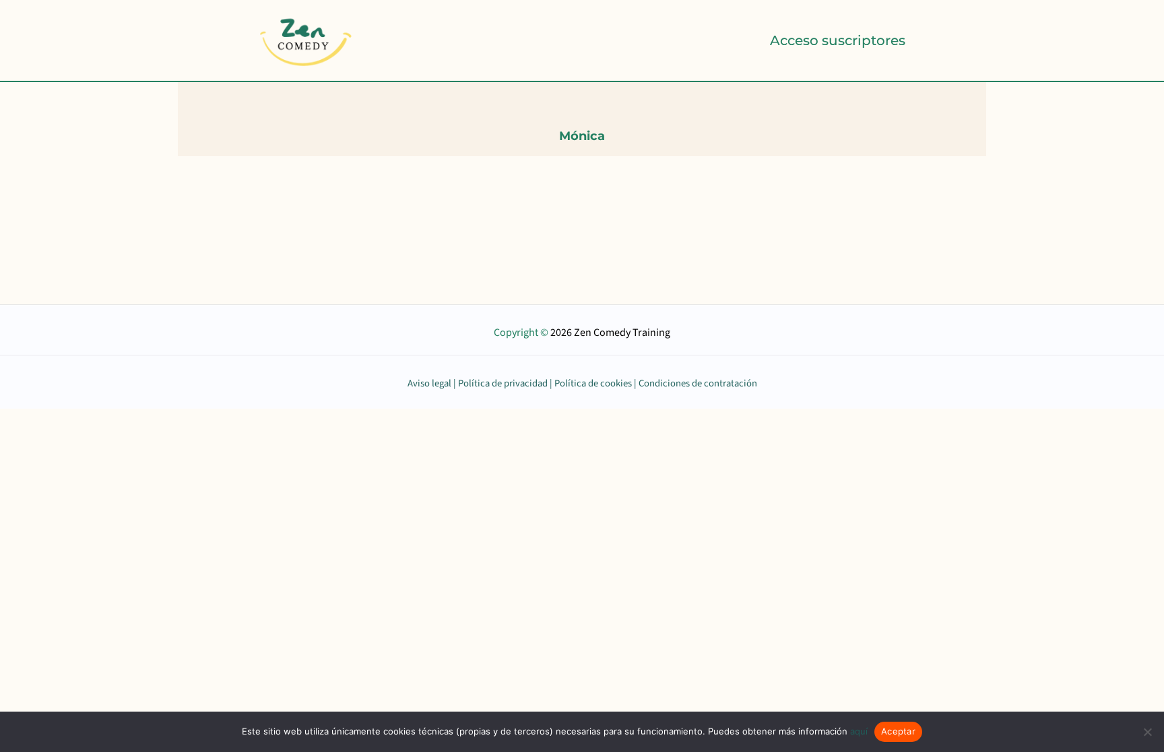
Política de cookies (593, 383)
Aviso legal (429, 383)
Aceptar (898, 731)
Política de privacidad (503, 383)
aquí (859, 731)
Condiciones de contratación (698, 383)
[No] (1147, 732)
